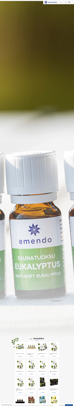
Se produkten (20, 356)
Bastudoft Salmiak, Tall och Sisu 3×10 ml (54, 389)
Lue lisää (53, 405)
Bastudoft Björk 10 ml (31, 388)
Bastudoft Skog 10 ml (31, 371)
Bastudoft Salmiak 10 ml (42, 389)
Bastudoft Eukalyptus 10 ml (53, 354)
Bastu (31, 338)
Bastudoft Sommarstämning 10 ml (19, 389)
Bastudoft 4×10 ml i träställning (30, 354)
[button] (65, 2)
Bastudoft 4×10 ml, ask (20, 353)
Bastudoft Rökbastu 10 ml (54, 372)
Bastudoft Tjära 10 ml (19, 371)
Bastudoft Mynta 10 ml (42, 371)
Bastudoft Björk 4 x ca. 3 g (42, 354)
